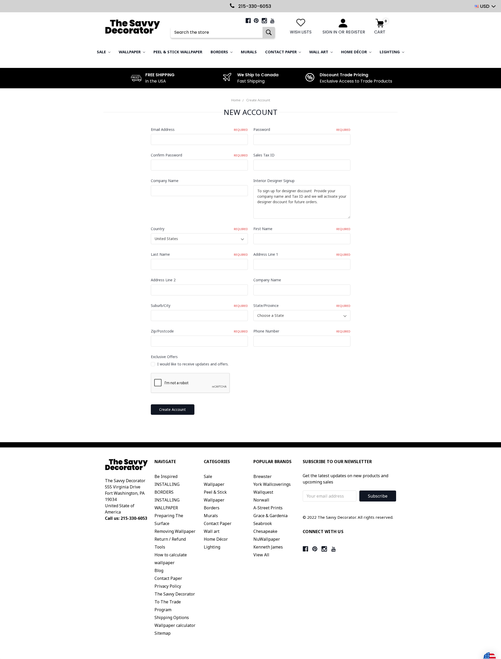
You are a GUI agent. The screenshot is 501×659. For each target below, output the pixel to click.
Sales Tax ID (264, 155)
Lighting (390, 51)
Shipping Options (171, 617)
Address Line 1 (301, 254)
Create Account (258, 100)
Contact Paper (281, 51)
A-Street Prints (268, 508)
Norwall (261, 500)
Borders (220, 51)
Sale (102, 51)
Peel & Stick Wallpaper (177, 51)
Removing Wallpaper (174, 531)
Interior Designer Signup (274, 180)
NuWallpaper (266, 539)
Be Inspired (165, 476)
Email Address (199, 129)
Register (355, 32)
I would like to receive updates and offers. (193, 363)
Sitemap (162, 633)
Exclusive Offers (164, 356)
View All (261, 555)
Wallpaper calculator (174, 625)
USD (485, 6)
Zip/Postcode (199, 331)
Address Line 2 (163, 279)
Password (301, 129)
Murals (249, 51)
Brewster (262, 476)
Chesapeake (265, 531)
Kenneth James (268, 547)
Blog (158, 570)
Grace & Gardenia (270, 515)
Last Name (199, 254)
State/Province (301, 305)
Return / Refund (170, 539)
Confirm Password (199, 155)
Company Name (164, 180)
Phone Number (301, 331)
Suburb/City (199, 305)
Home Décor (354, 51)
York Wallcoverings (272, 484)
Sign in (330, 32)
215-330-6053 (254, 6)
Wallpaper (130, 51)
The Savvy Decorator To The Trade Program (174, 602)
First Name (301, 228)
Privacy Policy (167, 586)
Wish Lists (301, 32)
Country (199, 228)
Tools (159, 547)
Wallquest (263, 492)
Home (236, 100)
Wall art (319, 51)
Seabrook (262, 523)
